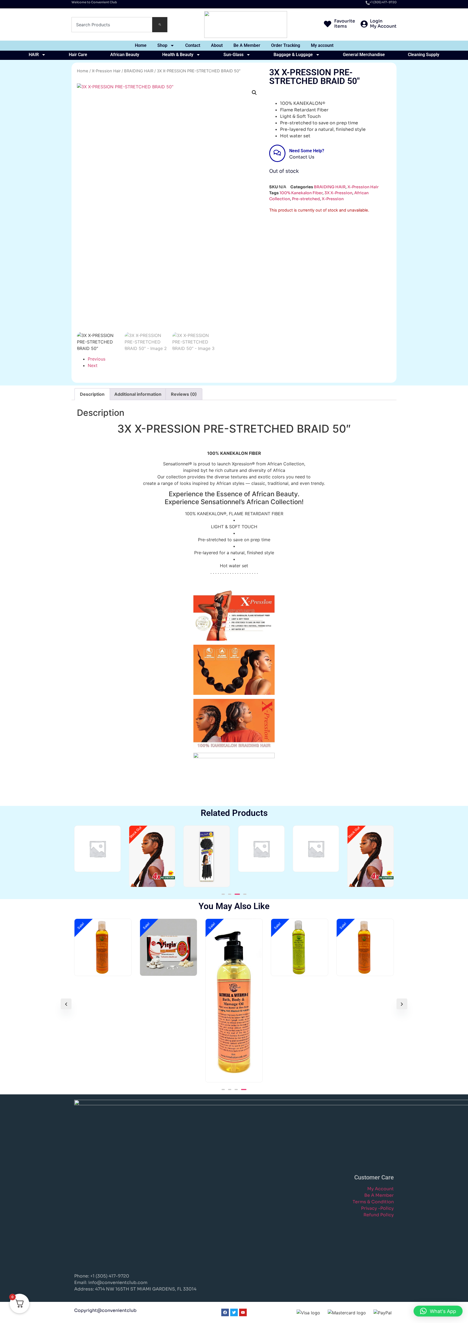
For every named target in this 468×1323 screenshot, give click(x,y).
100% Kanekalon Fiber (301, 192)
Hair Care (78, 54)
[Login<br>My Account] (364, 24)
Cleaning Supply (423, 54)
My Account (380, 1189)
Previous (96, 359)
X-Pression (333, 198)
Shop (162, 45)
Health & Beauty (177, 54)
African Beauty (124, 54)
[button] (254, 93)
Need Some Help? (306, 150)
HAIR (34, 54)
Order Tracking (285, 45)
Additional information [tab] (137, 394)
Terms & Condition (373, 1202)
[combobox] (112, 24)
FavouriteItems (344, 23)
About (217, 45)
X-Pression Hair (106, 71)
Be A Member (246, 45)
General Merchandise (364, 54)
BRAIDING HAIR (138, 71)
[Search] (159, 24)
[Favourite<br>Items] (327, 24)
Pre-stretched (306, 198)
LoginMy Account (383, 23)
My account (322, 45)
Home (141, 45)
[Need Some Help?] (277, 153)
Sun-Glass (233, 54)
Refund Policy (378, 1215)
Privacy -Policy (377, 1208)
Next (93, 365)
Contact (192, 45)
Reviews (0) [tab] (184, 394)
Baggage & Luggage (293, 54)
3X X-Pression (338, 192)
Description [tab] (92, 394)
